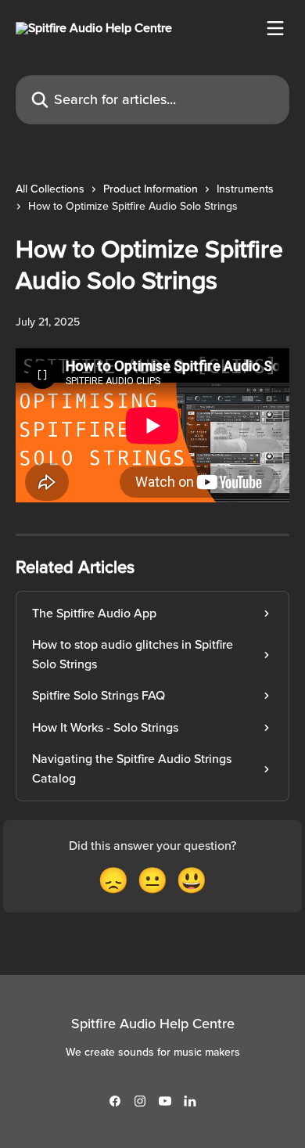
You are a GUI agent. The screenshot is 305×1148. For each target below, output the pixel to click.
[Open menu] (275, 28)
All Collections (50, 189)
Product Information (150, 189)
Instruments (245, 189)
